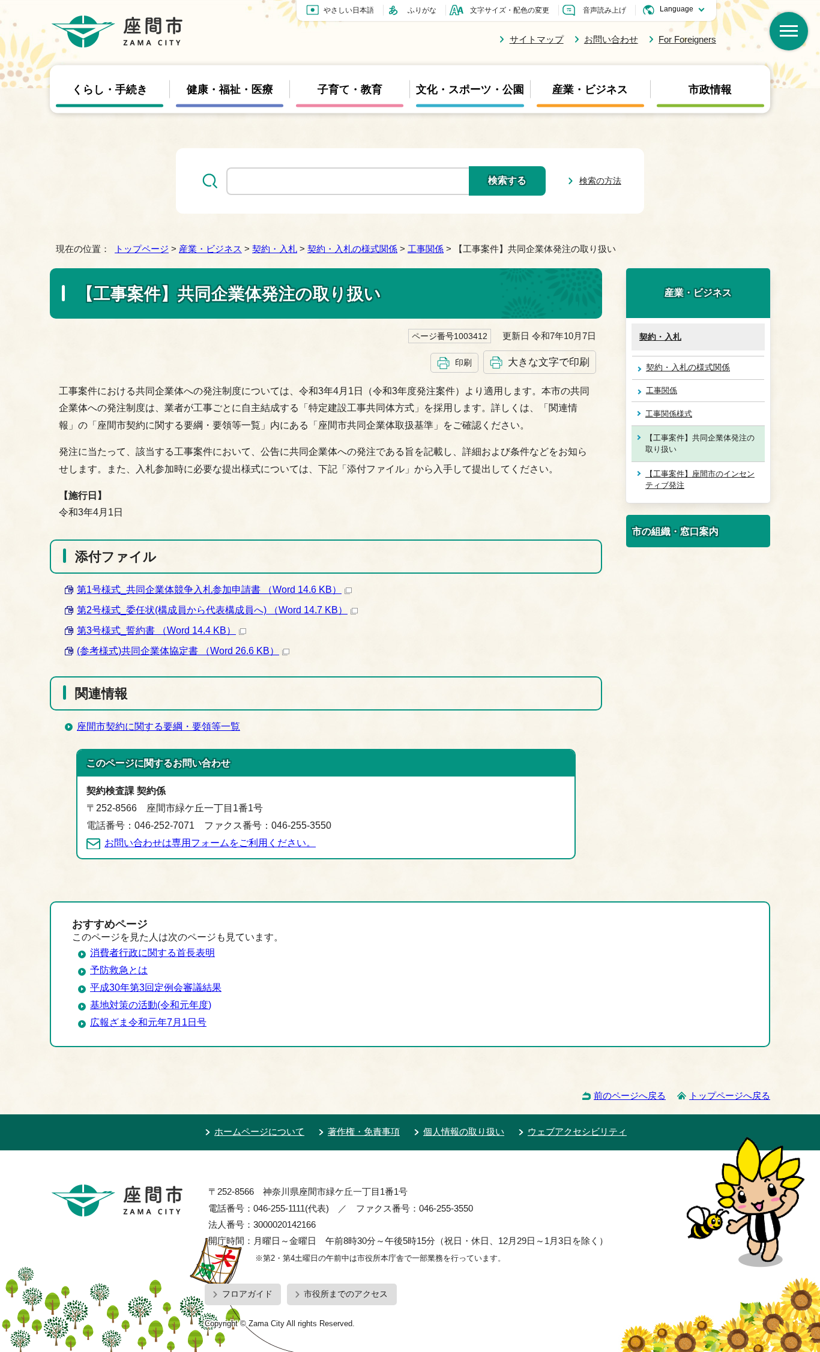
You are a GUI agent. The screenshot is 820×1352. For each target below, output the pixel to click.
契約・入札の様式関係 (352, 249)
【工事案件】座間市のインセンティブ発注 (700, 479)
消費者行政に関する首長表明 (152, 953)
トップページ (142, 249)
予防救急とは (119, 970)
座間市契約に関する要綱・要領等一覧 (158, 726)
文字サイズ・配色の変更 (509, 10)
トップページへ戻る (729, 1095)
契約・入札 (274, 249)
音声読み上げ (604, 10)
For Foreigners (687, 39)
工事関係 (426, 249)
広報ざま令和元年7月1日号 (148, 1022)
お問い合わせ (611, 39)
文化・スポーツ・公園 (470, 89)
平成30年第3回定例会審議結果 (156, 987)
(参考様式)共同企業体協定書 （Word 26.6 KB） (178, 651)
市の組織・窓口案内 (675, 531)
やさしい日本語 (349, 10)
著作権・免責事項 (364, 1131)
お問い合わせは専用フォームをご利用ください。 (210, 843)
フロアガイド (247, 1294)
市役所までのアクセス (346, 1294)
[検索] (789, 31)
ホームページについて (259, 1131)
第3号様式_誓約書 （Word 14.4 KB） (156, 630)
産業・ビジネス (590, 89)
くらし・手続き (110, 89)
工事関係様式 (668, 413)
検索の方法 (600, 180)
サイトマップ (536, 39)
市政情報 (710, 89)
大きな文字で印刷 (548, 362)
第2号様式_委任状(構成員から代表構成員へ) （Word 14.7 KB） (212, 610)
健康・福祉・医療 (230, 89)
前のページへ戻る (630, 1095)
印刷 (463, 362)
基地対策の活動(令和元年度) (150, 1005)
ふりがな (422, 10)
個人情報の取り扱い (463, 1131)
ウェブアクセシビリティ (577, 1131)
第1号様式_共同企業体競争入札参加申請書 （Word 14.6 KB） (209, 589)
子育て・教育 (350, 89)
